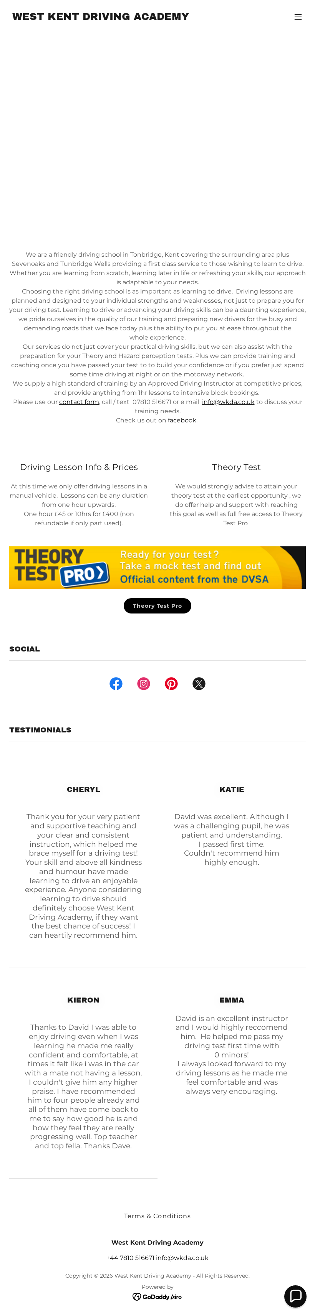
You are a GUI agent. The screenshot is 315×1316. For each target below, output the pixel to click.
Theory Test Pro (157, 605)
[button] (298, 17)
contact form (79, 402)
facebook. (182, 420)
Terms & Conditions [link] (157, 1216)
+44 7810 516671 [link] (130, 1258)
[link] (100, 17)
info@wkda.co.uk (228, 402)
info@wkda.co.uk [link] (182, 1258)
